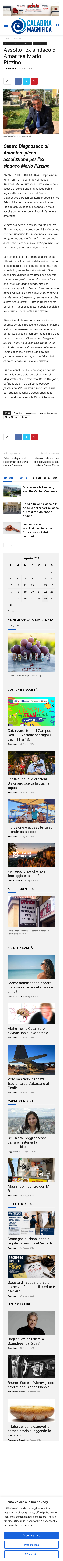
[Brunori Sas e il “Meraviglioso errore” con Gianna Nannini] (31, 1366)
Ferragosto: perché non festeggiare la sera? (26, 873)
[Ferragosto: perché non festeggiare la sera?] (31, 855)
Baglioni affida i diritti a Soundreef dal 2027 (26, 1341)
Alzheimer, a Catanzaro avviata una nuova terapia (28, 1031)
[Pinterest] (34, 81)
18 (17, 591)
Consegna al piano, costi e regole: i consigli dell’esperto (30, 1241)
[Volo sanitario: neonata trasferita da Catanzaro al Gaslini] (31, 1060)
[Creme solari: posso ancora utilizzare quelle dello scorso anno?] (31, 967)
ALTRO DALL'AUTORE (45, 478)
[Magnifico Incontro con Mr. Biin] (31, 1170)
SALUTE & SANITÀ (20, 948)
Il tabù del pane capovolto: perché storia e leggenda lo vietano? (29, 1430)
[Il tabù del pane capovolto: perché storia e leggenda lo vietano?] (31, 1410)
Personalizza (31, 1544)
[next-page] (11, 545)
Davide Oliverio (15, 880)
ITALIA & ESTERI (19, 1304)
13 (32, 585)
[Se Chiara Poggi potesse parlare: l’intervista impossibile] (31, 1121)
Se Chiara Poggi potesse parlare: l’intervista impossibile (27, 1142)
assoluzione (31, 413)
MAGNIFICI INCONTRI (22, 1101)
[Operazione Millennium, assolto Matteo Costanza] (12, 491)
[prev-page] (6, 545)
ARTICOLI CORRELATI (16, 478)
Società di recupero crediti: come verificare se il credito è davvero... (31, 1286)
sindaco (24, 417)
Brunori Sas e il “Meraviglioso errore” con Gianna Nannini (31, 1385)
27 (32, 598)
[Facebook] (18, 81)
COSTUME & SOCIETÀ (22, 689)
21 (39, 591)
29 (45, 598)
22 (45, 591)
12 (25, 585)
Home (6, 38)
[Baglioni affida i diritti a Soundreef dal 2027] (31, 1323)
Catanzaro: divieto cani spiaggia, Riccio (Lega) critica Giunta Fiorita (46, 462)
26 (25, 598)
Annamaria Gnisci (16, 1391)
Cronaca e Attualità (23, 44)
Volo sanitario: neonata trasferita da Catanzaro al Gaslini (28, 1083)
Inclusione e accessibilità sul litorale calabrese (31, 829)
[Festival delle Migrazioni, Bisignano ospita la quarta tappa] (31, 763)
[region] (31, 1529)
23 (51, 591)
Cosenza (17, 38)
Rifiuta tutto (31, 1554)
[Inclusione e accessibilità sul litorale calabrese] (31, 811)
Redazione (11, 68)
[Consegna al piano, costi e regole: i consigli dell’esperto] (31, 1222)
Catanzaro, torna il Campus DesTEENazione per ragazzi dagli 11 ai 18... (30, 735)
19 (25, 591)
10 (10, 585)
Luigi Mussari (14, 1151)
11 (17, 585)
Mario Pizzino (11, 417)
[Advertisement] (31, 1477)
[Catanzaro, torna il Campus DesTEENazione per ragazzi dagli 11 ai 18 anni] (31, 711)
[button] (6, 25)
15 (45, 585)
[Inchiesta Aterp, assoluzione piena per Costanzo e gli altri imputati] (12, 528)
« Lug (11, 610)
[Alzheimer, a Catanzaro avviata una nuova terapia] (31, 1013)
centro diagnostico (48, 413)
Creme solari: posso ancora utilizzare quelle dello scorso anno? (31, 987)
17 (10, 591)
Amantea (18, 413)
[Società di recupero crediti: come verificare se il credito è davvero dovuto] (31, 1266)
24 (10, 598)
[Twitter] (26, 81)
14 (39, 585)
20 (32, 591)
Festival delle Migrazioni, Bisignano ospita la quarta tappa (28, 783)
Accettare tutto (31, 1535)
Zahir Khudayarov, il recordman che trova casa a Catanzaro (16, 462)
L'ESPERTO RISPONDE (23, 1204)
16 (51, 585)
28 (39, 598)
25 (17, 598)
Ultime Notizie (40, 44)
